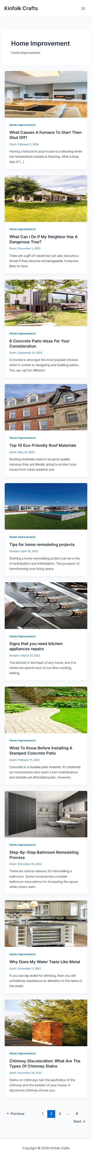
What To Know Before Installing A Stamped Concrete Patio (40, 750)
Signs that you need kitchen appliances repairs (35, 646)
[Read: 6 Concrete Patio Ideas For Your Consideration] (46, 303)
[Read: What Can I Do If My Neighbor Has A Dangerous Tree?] (46, 198)
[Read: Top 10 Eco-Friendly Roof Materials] (46, 407)
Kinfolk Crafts (21, 8)
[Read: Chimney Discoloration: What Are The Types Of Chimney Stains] (46, 1022)
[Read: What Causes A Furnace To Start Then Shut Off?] (46, 94)
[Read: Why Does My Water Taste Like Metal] (46, 923)
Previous (15, 1114)
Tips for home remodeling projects (42, 544)
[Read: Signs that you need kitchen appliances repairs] (46, 605)
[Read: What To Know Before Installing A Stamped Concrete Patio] (46, 710)
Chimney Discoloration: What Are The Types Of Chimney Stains (44, 1063)
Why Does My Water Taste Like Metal (44, 961)
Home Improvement (22, 124)
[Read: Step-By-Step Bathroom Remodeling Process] (46, 814)
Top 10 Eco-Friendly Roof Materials (42, 445)
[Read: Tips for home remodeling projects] (46, 506)
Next (79, 1121)
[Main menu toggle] (83, 8)
